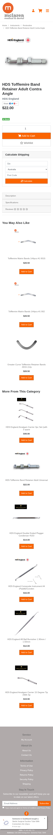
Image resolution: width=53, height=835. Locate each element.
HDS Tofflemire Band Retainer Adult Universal (26, 480)
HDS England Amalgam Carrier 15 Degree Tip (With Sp (26, 693)
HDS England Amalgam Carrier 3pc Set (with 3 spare (26, 428)
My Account (26, 740)
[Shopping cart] (40, 11)
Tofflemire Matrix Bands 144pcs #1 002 (26, 311)
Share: (6, 104)
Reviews (9, 209)
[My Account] (33, 10)
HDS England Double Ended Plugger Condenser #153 (26, 534)
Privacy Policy (26, 770)
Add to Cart (28, 135)
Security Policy (26, 779)
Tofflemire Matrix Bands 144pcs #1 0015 (26, 258)
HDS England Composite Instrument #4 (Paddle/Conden (26, 587)
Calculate (27, 181)
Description (10, 196)
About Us (26, 750)
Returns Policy (26, 775)
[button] (26, 143)
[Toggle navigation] (47, 11)
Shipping (27, 784)
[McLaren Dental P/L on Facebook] (26, 813)
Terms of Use (26, 766)
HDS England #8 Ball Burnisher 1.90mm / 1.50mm (26, 640)
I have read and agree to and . (27, 808)
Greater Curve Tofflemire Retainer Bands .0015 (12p (27, 365)
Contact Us (26, 755)
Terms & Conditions (30, 808)
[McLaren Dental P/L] (13, 10)
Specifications (11, 202)
